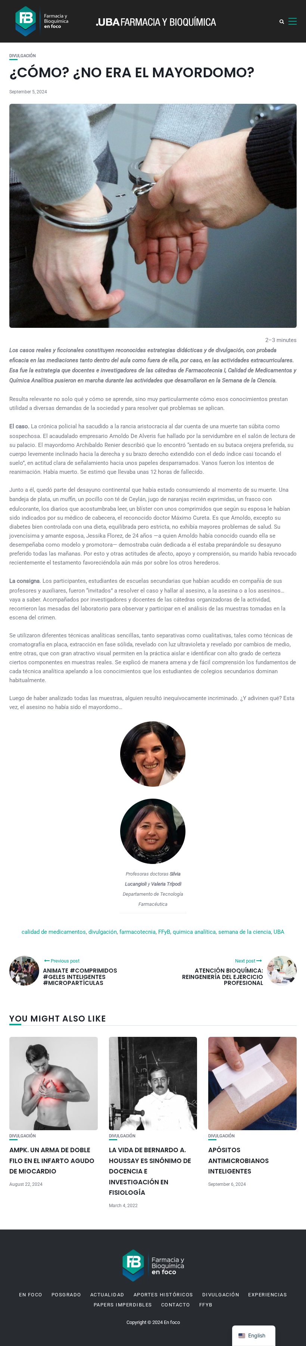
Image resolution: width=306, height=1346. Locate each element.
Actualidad (107, 1294)
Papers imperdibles (123, 1305)
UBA (279, 932)
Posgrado (66, 1294)
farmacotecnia (137, 932)
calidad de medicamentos (54, 932)
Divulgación (22, 56)
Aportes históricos (163, 1294)
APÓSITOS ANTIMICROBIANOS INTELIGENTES (238, 1161)
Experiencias (267, 1294)
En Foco (31, 1294)
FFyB (164, 932)
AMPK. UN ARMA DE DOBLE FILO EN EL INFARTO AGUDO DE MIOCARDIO (51, 1161)
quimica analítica (194, 932)
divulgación (102, 932)
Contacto (175, 1305)
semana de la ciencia (244, 932)
